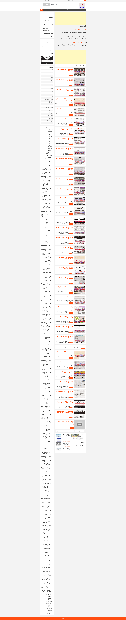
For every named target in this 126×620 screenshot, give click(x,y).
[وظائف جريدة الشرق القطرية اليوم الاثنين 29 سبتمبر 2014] (79, 111)
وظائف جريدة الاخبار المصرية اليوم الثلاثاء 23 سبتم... (46, 386)
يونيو (50, 598)
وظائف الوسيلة (50, 101)
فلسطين (51, 91)
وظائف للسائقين (50, 116)
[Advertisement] (70, 18)
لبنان (52, 94)
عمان (54, 9)
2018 (51, 143)
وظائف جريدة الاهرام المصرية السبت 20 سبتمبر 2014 (46, 476)
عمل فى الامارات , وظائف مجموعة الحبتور (79, 42)
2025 (51, 131)
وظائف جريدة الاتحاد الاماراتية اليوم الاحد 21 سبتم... (46, 448)
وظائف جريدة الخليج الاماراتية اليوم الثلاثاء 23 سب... (46, 399)
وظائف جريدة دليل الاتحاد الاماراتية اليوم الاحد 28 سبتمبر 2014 (65, 307)
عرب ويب (56, 618)
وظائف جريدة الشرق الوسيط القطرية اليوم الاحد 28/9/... (47, 221)
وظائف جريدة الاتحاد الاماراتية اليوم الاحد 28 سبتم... (46, 242)
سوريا (52, 89)
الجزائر (52, 74)
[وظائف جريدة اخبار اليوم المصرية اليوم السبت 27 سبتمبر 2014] (79, 374)
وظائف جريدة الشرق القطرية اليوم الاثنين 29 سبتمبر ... (46, 173)
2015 (51, 148)
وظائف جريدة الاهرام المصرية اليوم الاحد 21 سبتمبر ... (47, 440)
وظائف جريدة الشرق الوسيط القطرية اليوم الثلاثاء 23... (47, 379)
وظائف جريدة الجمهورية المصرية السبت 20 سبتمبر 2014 (46, 472)
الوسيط (51, 83)
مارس (49, 603)
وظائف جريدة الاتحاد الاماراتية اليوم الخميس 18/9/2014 (46, 529)
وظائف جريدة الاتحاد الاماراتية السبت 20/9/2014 (47, 494)
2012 (51, 610)
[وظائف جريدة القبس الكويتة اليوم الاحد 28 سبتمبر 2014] (79, 230)
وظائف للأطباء (50, 115)
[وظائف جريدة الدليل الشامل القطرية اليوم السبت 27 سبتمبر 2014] (79, 354)
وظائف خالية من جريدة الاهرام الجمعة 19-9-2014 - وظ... (46, 498)
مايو (50, 599)
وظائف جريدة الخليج (49, 107)
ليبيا (52, 96)
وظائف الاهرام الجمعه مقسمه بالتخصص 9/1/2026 (47, 43)
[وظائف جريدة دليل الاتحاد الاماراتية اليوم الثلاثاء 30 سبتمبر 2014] (79, 91)
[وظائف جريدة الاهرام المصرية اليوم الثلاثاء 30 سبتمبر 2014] (79, 81)
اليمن (52, 85)
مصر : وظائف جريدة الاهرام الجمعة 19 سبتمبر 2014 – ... (46, 502)
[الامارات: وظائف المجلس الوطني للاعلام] (79, 299)
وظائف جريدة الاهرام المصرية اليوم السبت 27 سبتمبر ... (46, 259)
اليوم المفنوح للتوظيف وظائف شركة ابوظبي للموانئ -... (47, 353)
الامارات (51, 70)
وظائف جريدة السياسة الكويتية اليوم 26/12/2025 (79, 442)
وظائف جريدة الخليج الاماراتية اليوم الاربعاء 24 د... (46, 344)
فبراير (49, 605)
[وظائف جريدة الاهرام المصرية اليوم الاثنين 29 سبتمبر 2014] (79, 171)
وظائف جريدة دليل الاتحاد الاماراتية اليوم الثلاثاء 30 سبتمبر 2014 (65, 89)
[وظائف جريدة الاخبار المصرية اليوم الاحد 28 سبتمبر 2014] (79, 289)
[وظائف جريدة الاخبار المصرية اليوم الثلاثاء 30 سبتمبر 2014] (79, 72)
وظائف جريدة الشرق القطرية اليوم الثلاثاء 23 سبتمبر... (46, 370)
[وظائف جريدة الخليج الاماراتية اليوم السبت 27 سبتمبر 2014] (79, 384)
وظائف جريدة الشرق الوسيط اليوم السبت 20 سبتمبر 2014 (46, 464)
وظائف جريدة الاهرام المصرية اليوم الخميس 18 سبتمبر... (46, 520)
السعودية (61, 9)
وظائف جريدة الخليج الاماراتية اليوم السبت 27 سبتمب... (46, 267)
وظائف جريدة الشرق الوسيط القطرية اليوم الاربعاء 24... (47, 329)
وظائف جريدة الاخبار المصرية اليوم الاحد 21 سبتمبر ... (47, 444)
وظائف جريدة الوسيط (49, 108)
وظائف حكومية (50, 110)
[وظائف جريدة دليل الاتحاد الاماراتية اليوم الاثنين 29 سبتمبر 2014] (79, 190)
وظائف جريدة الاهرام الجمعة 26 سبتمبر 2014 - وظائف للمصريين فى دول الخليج (65, 412)
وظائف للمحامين (50, 120)
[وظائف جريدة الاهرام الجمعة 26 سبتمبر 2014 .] (79, 424)
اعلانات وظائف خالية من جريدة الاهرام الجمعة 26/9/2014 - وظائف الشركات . (65, 402)
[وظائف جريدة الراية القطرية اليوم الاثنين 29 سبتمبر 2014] (79, 121)
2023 (51, 134)
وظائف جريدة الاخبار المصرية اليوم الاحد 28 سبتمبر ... (47, 233)
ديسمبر (49, 152)
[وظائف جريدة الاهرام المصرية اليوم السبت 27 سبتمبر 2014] (79, 364)
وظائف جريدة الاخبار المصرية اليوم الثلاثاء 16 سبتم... (46, 567)
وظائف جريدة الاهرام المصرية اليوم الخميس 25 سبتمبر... (46, 301)
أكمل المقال (71, 75)
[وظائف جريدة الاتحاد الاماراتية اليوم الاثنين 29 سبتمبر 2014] (79, 200)
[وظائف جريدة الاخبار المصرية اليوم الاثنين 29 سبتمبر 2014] (79, 180)
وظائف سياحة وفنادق (49, 113)
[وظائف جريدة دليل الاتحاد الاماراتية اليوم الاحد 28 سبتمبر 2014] (79, 309)
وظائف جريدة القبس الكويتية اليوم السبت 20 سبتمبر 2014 (46, 458)
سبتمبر (49, 157)
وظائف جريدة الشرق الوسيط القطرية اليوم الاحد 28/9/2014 (65, 258)
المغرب (51, 82)
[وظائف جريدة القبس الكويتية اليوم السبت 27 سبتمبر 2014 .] (79, 339)
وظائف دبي (51, 112)
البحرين (51, 72)
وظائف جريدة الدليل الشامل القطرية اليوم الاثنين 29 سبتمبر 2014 (64, 99)
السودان (51, 77)
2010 (51, 613)
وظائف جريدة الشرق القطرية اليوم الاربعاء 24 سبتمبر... (46, 320)
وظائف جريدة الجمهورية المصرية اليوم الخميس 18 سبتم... (46, 512)
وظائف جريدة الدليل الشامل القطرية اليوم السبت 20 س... (46, 468)
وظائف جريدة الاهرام (49, 104)
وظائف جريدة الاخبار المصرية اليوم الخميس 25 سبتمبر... (46, 297)
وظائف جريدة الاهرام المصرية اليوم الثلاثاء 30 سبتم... (46, 164)
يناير (50, 606)
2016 (51, 146)
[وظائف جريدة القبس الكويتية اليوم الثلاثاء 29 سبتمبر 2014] (79, 161)
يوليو (50, 596)
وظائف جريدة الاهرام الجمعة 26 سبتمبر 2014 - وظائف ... (46, 278)
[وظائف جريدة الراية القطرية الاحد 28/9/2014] (79, 250)
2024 (51, 132)
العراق (52, 78)
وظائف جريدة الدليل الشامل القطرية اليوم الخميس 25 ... (46, 284)
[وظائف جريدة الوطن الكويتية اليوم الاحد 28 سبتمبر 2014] (79, 240)
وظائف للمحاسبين (50, 118)
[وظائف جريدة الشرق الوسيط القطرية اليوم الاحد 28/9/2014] (79, 260)
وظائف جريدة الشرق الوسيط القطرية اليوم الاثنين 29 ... (47, 180)
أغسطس (49, 594)
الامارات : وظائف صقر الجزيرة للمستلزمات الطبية (47, 533)
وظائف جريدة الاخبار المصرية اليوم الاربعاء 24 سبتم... (46, 333)
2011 (51, 611)
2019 (51, 141)
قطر (64, 9)
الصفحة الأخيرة (60, 431)
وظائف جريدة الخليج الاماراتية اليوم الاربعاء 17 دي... (46, 541)
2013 (51, 608)
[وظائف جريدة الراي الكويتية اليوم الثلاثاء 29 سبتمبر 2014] (79, 141)
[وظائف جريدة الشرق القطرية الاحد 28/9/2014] (79, 210)
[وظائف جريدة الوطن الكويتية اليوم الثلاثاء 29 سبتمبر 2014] (79, 151)
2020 (51, 139)
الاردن (52, 69)
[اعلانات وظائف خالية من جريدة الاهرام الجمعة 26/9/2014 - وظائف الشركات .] (79, 404)
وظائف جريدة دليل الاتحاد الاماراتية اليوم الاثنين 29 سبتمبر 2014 (65, 188)
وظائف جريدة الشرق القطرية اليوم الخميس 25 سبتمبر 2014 (46, 288)
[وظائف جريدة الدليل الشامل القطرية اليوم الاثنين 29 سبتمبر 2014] (79, 101)
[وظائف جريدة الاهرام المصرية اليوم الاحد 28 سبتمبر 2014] (79, 279)
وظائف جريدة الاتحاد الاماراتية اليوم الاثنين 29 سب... (46, 203)
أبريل (50, 601)
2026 (51, 129)
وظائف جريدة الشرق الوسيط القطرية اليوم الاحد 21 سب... (47, 436)
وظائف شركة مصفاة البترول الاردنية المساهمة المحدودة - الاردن (47, 35)
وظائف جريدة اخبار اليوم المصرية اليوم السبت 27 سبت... (46, 263)
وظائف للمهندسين (50, 121)
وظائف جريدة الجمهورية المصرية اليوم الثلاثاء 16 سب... (46, 563)
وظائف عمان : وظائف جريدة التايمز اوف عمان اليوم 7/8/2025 (66, 444)
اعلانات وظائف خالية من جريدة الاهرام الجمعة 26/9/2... (47, 274)
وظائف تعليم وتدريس (49, 102)
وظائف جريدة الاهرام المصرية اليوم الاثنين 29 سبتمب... (46, 192)
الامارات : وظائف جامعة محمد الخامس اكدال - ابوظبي (47, 548)
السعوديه (51, 75)
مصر (51, 9)
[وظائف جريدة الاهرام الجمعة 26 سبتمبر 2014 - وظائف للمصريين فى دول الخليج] (79, 414)
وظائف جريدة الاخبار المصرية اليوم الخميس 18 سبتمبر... (46, 516)
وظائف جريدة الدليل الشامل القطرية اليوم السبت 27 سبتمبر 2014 (64, 352)
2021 (51, 138)
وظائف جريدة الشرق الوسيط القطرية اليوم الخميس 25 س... (47, 292)
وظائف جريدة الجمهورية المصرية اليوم (79, 29)
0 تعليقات (64, 441)
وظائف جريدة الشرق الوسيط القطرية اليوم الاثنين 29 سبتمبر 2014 (65, 129)
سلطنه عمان (51, 88)
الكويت (58, 9)
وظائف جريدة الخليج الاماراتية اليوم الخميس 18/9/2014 (46, 537)
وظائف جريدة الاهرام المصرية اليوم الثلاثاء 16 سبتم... (46, 559)
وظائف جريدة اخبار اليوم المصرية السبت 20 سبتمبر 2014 (46, 481)
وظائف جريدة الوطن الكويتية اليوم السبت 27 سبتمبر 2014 (46, 246)
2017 (51, 145)
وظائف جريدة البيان (49, 105)
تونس (52, 86)
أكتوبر (49, 155)
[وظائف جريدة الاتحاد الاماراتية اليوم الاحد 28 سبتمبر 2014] (79, 319)
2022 (51, 136)
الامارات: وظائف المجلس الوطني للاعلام (64, 296)
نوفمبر (49, 153)
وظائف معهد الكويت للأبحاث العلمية (75, 0)
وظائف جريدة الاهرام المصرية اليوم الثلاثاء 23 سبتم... (46, 390)
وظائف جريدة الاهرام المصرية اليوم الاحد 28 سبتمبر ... (47, 229)
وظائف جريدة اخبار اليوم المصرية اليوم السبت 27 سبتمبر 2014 (65, 372)
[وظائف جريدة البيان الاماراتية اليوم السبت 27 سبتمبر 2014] (79, 394)
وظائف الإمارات (68, 9)
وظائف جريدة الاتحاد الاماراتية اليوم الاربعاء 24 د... (46, 357)
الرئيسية (73, 9)
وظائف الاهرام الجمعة (49, 99)
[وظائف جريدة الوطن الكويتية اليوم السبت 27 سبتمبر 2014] (79, 329)
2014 (51, 150)
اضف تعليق (71, 72)
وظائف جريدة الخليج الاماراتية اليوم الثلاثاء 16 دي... (46, 579)
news (52, 123)
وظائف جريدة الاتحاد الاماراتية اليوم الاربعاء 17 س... (46, 555)
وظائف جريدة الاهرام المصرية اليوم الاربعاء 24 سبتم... (46, 340)
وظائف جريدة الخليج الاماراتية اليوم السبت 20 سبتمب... (46, 490)
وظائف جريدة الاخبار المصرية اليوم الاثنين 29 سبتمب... (46, 196)
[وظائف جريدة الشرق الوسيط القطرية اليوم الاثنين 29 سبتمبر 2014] (79, 131)
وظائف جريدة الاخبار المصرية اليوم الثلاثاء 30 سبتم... (46, 160)
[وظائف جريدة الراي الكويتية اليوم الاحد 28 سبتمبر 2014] (79, 220)
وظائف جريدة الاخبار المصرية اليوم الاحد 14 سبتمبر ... (47, 583)
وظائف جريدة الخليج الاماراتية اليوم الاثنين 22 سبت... (46, 409)
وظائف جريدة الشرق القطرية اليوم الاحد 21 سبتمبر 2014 (47, 429)
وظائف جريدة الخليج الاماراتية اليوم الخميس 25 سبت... (46, 305)
